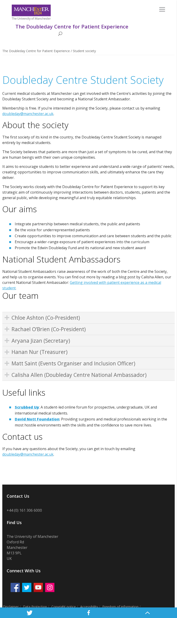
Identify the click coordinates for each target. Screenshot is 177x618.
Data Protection (35, 606)
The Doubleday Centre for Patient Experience (36, 51)
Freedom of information (120, 606)
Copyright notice (63, 606)
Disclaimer (11, 606)
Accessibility (89, 606)
